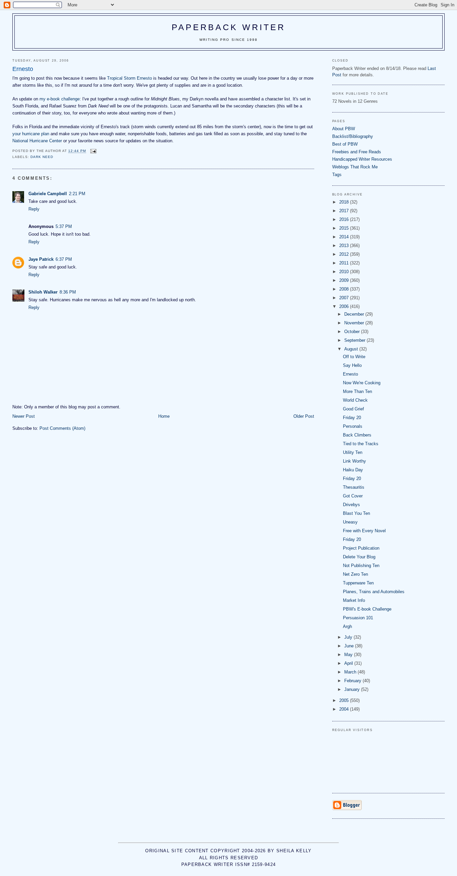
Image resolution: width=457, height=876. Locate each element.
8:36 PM (68, 292)
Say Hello (352, 365)
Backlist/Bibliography (352, 136)
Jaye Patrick (41, 259)
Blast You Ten (356, 513)
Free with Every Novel (364, 530)
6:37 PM (64, 259)
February (353, 680)
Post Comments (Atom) (62, 428)
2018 (344, 202)
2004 (344, 709)
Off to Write (354, 356)
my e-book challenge (59, 98)
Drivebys (351, 504)
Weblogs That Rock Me (355, 166)
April (349, 663)
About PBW (343, 128)
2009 (344, 280)
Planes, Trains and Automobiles (373, 591)
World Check (355, 400)
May (349, 654)
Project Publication (361, 548)
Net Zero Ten (355, 574)
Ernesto (350, 374)
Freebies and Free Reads (356, 151)
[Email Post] (93, 151)
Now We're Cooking (361, 382)
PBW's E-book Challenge (367, 609)
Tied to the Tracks (360, 443)
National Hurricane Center (37, 140)
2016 (344, 219)
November (354, 322)
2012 (344, 254)
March (351, 671)
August (351, 348)
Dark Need (41, 157)
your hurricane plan (30, 133)
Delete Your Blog (359, 556)
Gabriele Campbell (47, 193)
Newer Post (23, 416)
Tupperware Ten (358, 582)
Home (164, 416)
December (354, 314)
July (349, 637)
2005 (344, 700)
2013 (344, 245)
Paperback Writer (229, 27)
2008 (344, 289)
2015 (344, 228)
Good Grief (353, 408)
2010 (344, 271)
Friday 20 (352, 417)
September (355, 340)
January (352, 689)
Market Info (354, 600)
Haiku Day (353, 469)
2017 (344, 210)
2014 (344, 236)
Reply (33, 209)
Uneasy (350, 522)
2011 (344, 262)
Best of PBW (345, 144)
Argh (347, 626)
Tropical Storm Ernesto (129, 78)
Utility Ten (352, 452)
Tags (337, 174)
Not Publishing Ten (361, 565)
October (352, 331)
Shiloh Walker (43, 292)
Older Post (303, 416)
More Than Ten (357, 391)
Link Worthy (354, 461)
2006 (344, 306)
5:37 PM (64, 226)
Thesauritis (353, 487)
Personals (352, 426)
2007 (344, 297)
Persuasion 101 (358, 617)
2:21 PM (77, 193)
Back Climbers (357, 434)
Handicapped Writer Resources (362, 159)
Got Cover (353, 495)
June (349, 645)
